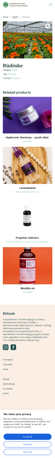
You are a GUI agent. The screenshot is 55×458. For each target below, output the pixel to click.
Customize (27, 444)
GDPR (6, 393)
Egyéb (15, 17)
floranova (11, 74)
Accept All (27, 436)
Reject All (27, 452)
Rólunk (6, 379)
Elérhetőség (9, 383)
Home (5, 17)
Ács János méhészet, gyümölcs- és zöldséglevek (27, 242)
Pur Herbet (27, 141)
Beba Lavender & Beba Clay (27, 192)
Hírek (5, 369)
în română (7, 388)
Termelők (7, 364)
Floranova (16, 78)
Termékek (8, 359)
